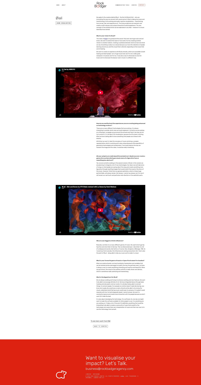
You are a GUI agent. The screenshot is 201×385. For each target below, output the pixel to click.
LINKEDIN (88, 374)
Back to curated (100, 326)
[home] (100, 5)
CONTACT (141, 5)
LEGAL (122, 376)
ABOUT (64, 5)
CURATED (134, 5)
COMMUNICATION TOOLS (122, 5)
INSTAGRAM (96, 374)
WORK (58, 5)
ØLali (105, 38)
